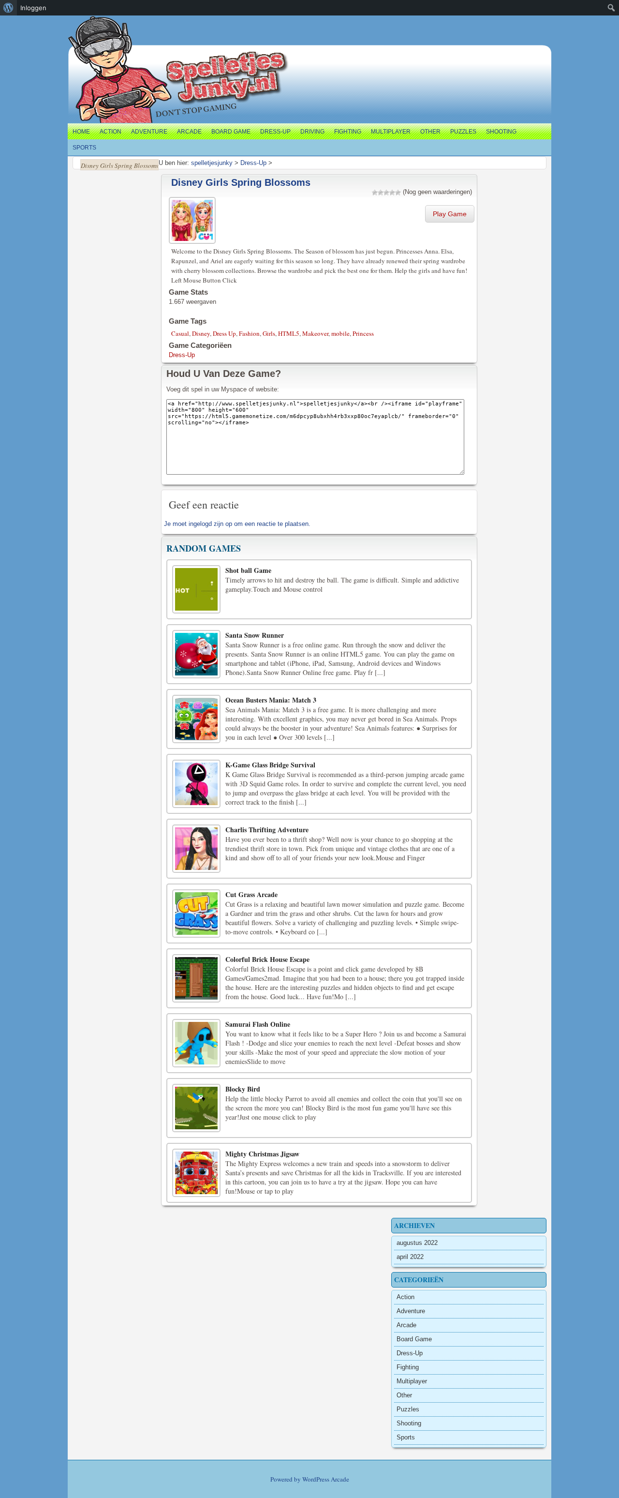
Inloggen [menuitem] (33, 8)
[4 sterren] (392, 192)
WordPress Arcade (325, 1479)
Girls (269, 333)
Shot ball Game (248, 570)
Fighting (347, 131)
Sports (84, 147)
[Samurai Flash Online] (196, 1043)
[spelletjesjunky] (88, 27)
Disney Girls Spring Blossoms (240, 182)
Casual (180, 333)
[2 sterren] (380, 192)
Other (430, 131)
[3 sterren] (386, 192)
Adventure (149, 131)
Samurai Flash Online (257, 1024)
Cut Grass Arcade (251, 894)
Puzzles (463, 131)
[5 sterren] (398, 192)
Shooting (501, 131)
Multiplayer (391, 131)
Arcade (189, 131)
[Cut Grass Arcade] (196, 913)
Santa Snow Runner (254, 635)
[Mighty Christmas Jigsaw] (196, 1173)
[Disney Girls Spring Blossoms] (193, 219)
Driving (312, 131)
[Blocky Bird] (196, 1108)
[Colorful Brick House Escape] (196, 978)
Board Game (231, 131)
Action (110, 131)
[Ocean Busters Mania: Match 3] (196, 719)
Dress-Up (275, 131)
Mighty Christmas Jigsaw (262, 1154)
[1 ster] (375, 192)
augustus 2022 (417, 1242)
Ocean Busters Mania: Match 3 (270, 700)
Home (81, 131)
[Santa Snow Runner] (196, 654)
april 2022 (410, 1256)
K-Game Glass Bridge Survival (270, 765)
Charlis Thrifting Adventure (267, 829)
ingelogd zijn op (210, 523)
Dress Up (224, 333)
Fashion (249, 333)
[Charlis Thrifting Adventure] (196, 848)
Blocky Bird (242, 1089)
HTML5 (288, 333)
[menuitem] (8, 7)
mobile (340, 333)
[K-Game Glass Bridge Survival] (196, 784)
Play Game (450, 214)
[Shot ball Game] (196, 589)
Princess (363, 333)
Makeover (315, 333)
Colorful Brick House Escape (267, 959)
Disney (201, 333)
